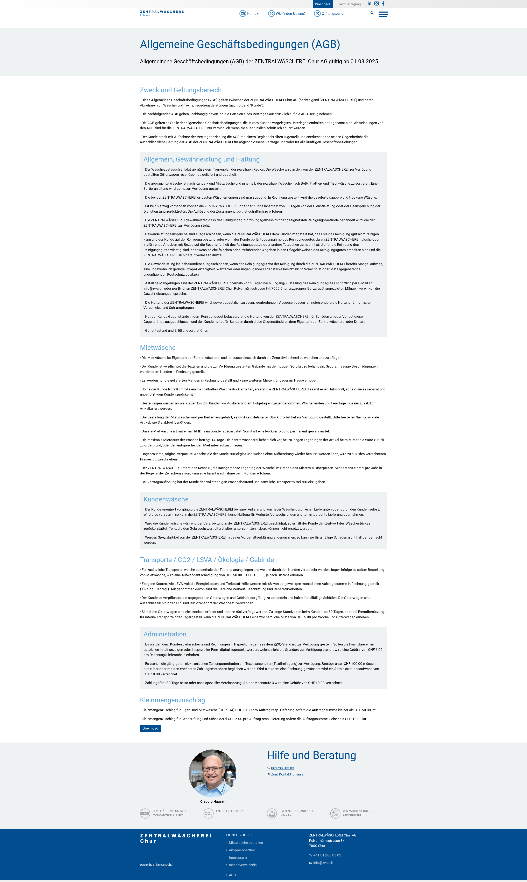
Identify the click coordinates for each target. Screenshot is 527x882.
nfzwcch (323, 863)
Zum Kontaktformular (288, 774)
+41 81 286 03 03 (327, 855)
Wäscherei (323, 4)
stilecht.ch (159, 864)
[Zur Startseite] (163, 13)
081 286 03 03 (282, 768)
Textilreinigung (349, 4)
